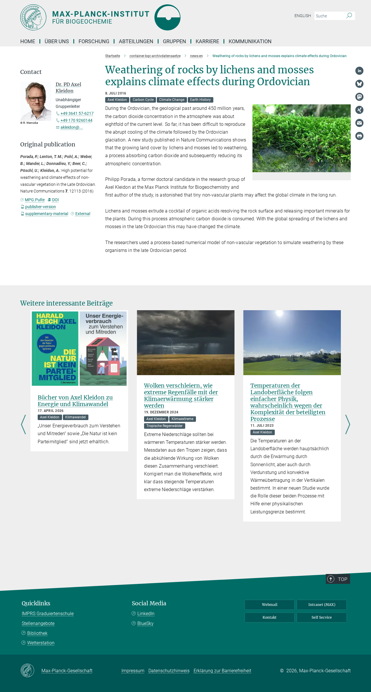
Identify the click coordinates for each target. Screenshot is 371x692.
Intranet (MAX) (321, 604)
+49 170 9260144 (76, 120)
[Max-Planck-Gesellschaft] (30, 671)
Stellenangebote (38, 623)
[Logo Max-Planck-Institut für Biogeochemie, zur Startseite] (129, 17)
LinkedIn (145, 613)
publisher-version (40, 206)
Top (342, 579)
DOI (55, 199)
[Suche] (349, 16)
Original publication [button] (47, 144)
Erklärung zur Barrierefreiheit (222, 670)
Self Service (322, 617)
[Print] (359, 136)
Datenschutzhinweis (169, 670)
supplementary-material (46, 213)
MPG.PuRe (35, 199)
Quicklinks (36, 603)
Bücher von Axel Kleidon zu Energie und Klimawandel (75, 401)
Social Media (149, 603)
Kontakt (270, 617)
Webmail (269, 604)
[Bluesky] (359, 83)
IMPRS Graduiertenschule (48, 613)
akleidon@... (72, 127)
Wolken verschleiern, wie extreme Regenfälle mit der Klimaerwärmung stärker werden (181, 395)
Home (27, 41)
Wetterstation (40, 643)
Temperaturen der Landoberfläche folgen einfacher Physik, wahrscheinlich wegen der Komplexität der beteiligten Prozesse (287, 402)
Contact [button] (31, 72)
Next (347, 425)
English (302, 15)
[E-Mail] (359, 123)
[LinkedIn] (359, 70)
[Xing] (359, 110)
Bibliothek (37, 633)
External (82, 213)
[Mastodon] (359, 96)
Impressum (132, 670)
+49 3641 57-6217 (77, 113)
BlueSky (145, 623)
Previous (23, 425)
